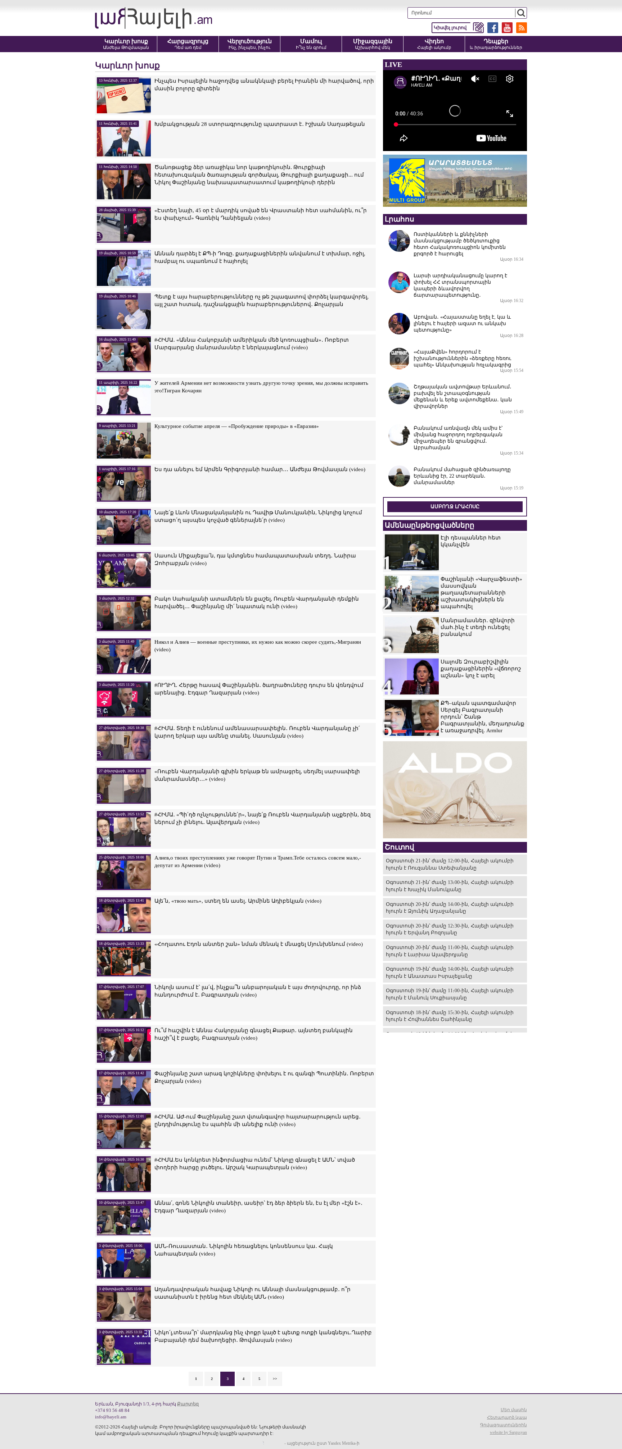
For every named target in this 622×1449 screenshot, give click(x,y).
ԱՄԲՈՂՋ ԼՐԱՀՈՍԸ (455, 506)
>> (275, 1379)
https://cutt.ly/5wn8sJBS (550, 1406)
